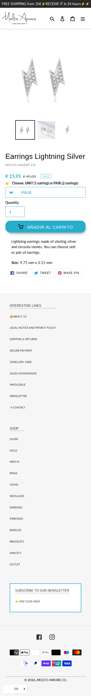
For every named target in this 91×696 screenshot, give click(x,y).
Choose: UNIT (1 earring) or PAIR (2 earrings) (44, 183)
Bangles (15, 530)
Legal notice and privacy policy (33, 327)
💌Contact (17, 407)
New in (14, 461)
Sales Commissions (23, 373)
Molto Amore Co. (52, 680)
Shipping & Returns (23, 339)
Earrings (16, 507)
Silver (14, 439)
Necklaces (17, 495)
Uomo (14, 484)
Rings (13, 473)
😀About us (18, 316)
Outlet (15, 564)
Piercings (16, 518)
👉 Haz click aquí (27, 601)
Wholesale (17, 384)
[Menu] (83, 18)
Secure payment (21, 350)
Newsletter (18, 396)
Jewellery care (21, 361)
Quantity (12, 203)
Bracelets (17, 541)
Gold (13, 450)
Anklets (15, 552)
